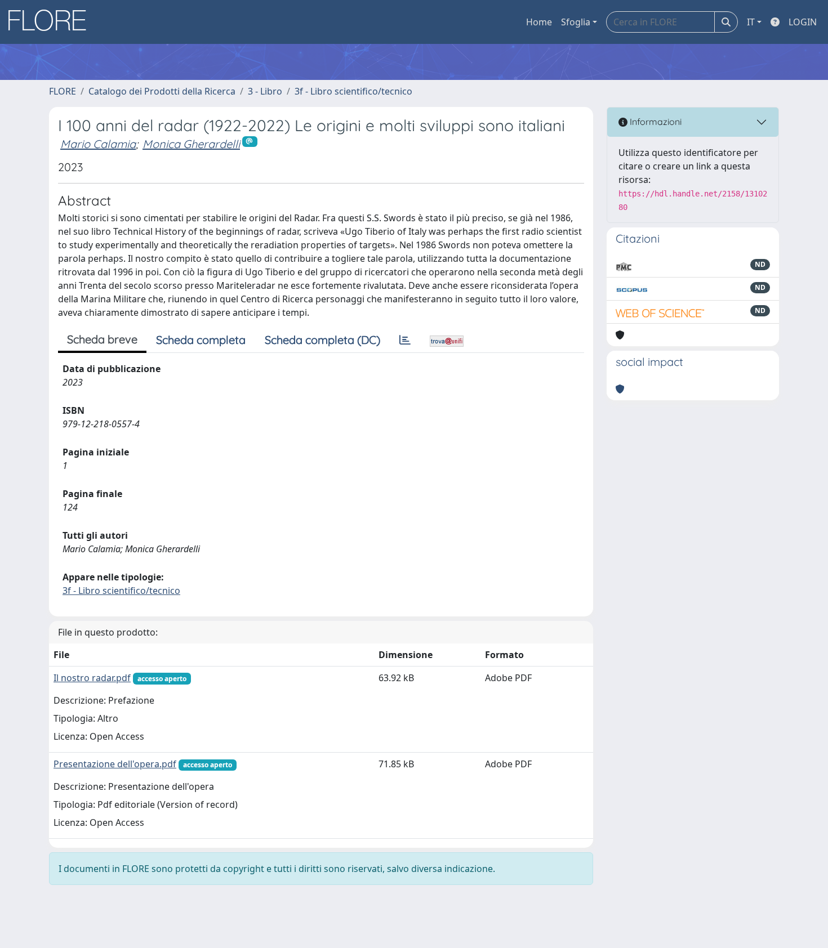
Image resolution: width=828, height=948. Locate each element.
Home (539, 22)
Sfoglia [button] (575, 22)
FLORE (62, 91)
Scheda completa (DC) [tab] (322, 340)
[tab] (405, 340)
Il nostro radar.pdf (92, 678)
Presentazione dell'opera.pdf (115, 764)
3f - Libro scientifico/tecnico (353, 91)
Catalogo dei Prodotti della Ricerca (161, 91)
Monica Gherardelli (191, 144)
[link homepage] (51, 22)
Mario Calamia (98, 144)
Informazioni (654, 121)
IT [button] (751, 22)
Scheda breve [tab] (102, 339)
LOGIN (803, 22)
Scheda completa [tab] (201, 340)
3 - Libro (265, 91)
